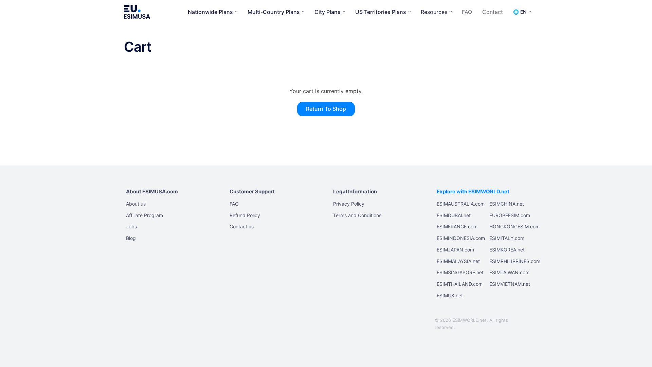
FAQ (467, 11)
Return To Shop (326, 108)
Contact (492, 11)
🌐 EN (519, 12)
